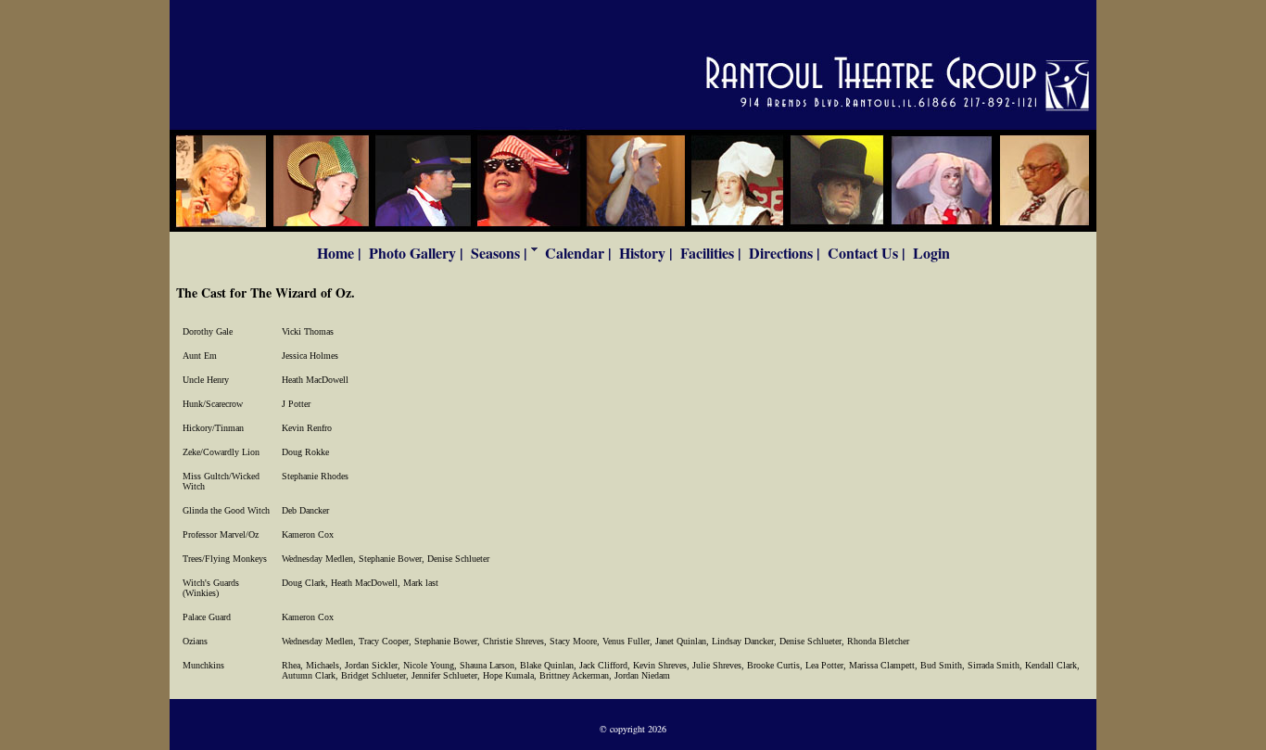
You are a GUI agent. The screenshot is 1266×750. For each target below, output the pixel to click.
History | (646, 252)
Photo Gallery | (416, 252)
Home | (339, 252)
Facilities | (710, 252)
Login (931, 252)
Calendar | (578, 252)
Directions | (784, 252)
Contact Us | (866, 252)
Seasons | (499, 252)
